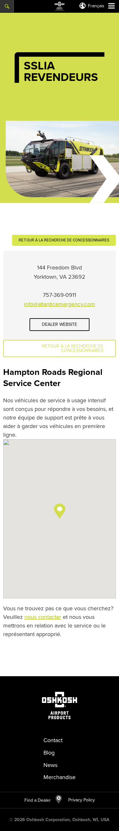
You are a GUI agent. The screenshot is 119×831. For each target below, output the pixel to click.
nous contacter (42, 617)
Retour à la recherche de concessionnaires (64, 240)
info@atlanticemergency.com (59, 304)
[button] (59, 511)
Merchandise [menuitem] (59, 777)
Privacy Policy (78, 800)
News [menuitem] (50, 765)
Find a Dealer (37, 800)
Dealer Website (59, 324)
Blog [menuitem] (49, 753)
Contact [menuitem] (53, 740)
